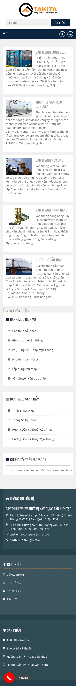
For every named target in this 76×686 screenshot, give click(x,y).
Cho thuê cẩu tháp (49, 259)
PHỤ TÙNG (14, 583)
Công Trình (15, 574)
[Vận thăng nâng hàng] (19, 216)
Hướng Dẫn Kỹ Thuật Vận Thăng (33, 439)
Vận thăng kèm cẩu (49, 160)
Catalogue (14, 591)
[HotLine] (9, 677)
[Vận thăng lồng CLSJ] (19, 58)
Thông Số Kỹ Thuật (24, 420)
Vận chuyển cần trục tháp (29, 378)
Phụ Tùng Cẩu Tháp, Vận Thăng (32, 350)
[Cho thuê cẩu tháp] (19, 266)
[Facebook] (62, 34)
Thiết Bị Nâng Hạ (23, 410)
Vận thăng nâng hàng (52, 209)
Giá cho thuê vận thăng (27, 340)
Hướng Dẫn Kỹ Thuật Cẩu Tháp (32, 429)
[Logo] (38, 8)
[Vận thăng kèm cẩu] (19, 166)
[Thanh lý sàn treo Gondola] (19, 108)
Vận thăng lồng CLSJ (50, 52)
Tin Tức (12, 599)
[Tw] (70, 34)
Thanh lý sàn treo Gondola (49, 104)
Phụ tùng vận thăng (25, 359)
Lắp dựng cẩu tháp (24, 369)
